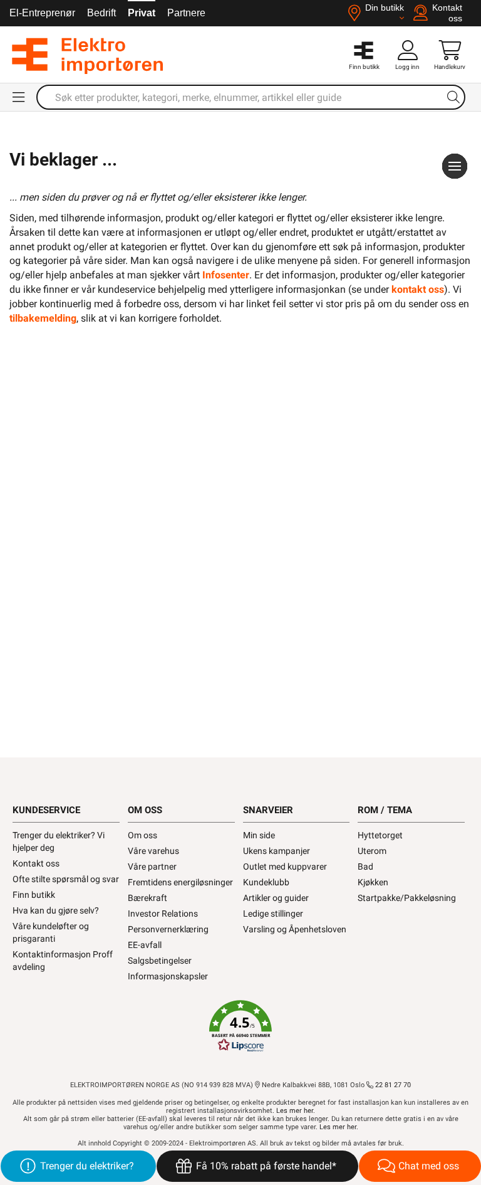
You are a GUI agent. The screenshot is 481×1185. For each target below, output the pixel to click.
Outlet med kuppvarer (285, 866)
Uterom (372, 851)
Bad (365, 866)
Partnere (186, 13)
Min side (259, 835)
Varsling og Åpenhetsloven (294, 929)
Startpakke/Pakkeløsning (407, 898)
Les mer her (294, 1111)
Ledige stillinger (273, 913)
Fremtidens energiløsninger (180, 882)
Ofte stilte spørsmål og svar (66, 879)
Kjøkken (373, 882)
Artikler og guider (276, 898)
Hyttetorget (380, 835)
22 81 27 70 (392, 1085)
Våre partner (152, 866)
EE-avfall (145, 945)
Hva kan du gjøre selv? (56, 910)
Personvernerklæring (168, 929)
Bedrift (101, 13)
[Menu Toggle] (19, 97)
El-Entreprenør (42, 13)
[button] (240, 1026)
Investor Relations (163, 913)
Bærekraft (147, 898)
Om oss (142, 835)
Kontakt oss (36, 863)
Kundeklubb (266, 882)
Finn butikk (34, 895)
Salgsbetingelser (160, 961)
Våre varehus (153, 851)
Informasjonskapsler (168, 976)
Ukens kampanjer (276, 851)
